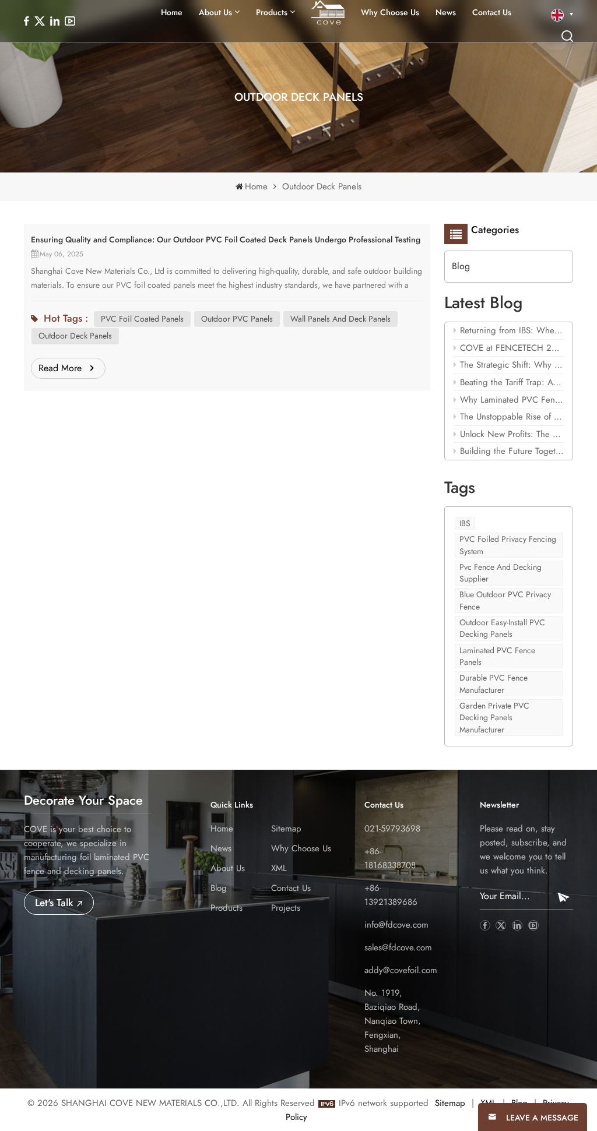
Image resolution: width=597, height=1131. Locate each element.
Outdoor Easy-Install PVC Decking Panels (502, 628)
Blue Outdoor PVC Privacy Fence (505, 600)
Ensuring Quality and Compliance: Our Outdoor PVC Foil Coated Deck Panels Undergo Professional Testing (225, 239)
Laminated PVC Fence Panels (497, 656)
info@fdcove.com (396, 924)
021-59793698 (392, 828)
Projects (285, 907)
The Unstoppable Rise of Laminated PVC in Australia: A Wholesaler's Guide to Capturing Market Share (512, 416)
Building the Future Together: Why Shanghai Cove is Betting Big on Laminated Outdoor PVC (512, 451)
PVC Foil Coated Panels (142, 319)
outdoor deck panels (75, 335)
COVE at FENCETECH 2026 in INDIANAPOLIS (512, 347)
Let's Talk (55, 903)
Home (171, 12)
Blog (461, 266)
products (271, 12)
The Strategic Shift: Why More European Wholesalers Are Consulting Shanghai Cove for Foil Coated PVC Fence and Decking (512, 364)
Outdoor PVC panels (237, 319)
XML (279, 868)
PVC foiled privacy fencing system (507, 544)
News (446, 12)
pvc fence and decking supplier (500, 572)
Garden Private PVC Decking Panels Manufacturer (494, 717)
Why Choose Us (390, 12)
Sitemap (286, 828)
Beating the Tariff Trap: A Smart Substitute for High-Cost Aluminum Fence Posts (512, 382)
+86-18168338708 (390, 858)
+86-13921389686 (390, 895)
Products (226, 907)
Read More (60, 368)
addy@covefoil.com (400, 970)
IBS (464, 523)
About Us (215, 12)
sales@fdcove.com (398, 947)
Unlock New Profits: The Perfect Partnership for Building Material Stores (512, 434)
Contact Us (491, 12)
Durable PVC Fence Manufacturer (493, 683)
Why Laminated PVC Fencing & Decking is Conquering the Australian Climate (512, 399)
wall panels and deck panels (340, 319)
